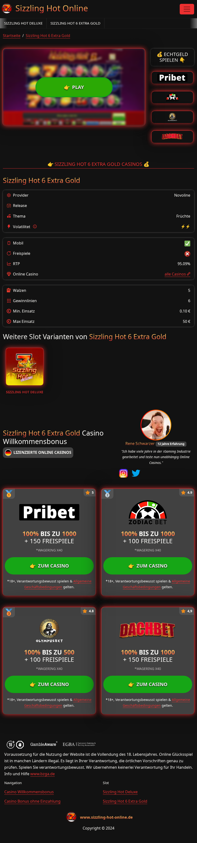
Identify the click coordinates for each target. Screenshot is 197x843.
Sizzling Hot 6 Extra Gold (75, 23)
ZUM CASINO (49, 565)
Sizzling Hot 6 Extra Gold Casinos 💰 (98, 164)
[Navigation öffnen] (187, 9)
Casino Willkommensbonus (29, 791)
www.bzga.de (42, 773)
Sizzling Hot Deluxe (23, 23)
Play (74, 87)
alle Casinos (175, 274)
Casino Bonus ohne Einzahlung (32, 801)
